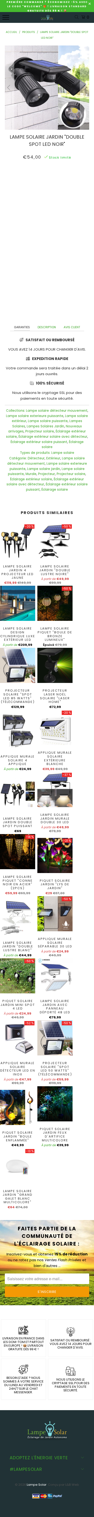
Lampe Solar (37, 1484)
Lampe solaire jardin (43, 469)
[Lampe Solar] (47, 20)
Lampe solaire (62, 452)
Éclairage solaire (54, 489)
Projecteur (46, 474)
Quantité (47, 191)
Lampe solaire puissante (48, 421)
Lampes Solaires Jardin (45, 426)
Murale (31, 474)
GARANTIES (22, 327)
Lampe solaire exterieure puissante (34, 416)
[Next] (84, 87)
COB (38, 178)
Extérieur (53, 458)
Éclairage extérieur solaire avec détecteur (53, 436)
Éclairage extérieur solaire (31, 479)
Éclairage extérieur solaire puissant (39, 442)
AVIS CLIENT (72, 327)
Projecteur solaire (39, 431)
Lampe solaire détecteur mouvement (56, 410)
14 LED (53, 178)
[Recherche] (77, 17)
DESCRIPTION (47, 327)
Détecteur (36, 458)
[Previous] (9, 87)
